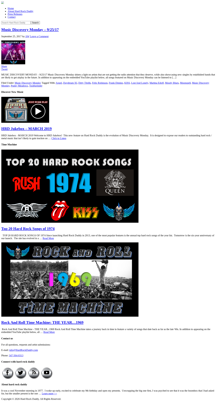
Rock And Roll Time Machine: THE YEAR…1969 (42, 322)
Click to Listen (58, 138)
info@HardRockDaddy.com (23, 350)
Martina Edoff (157, 83)
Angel (59, 83)
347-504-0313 (16, 355)
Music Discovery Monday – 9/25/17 (30, 30)
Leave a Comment (39, 36)
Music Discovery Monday (28, 83)
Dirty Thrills (84, 83)
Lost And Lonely (139, 83)
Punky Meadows (19, 85)
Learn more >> (49, 393)
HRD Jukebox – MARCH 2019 (26, 129)
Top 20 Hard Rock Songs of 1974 (28, 229)
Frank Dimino (116, 83)
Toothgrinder (35, 85)
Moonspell (185, 83)
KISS (127, 83)
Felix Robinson (100, 83)
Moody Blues (172, 83)
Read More (48, 238)
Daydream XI (70, 83)
